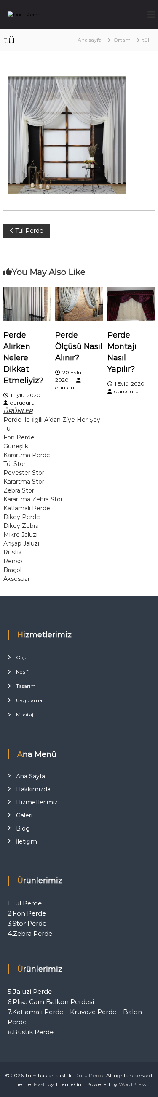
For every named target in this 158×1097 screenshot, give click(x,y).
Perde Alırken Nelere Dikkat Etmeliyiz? (23, 357)
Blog (23, 828)
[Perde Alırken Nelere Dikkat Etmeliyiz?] (27, 303)
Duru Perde (90, 1075)
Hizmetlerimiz (37, 802)
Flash (40, 1084)
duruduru (22, 402)
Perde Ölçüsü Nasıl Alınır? (78, 346)
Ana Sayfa (30, 776)
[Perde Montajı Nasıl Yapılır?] (131, 303)
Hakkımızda (33, 789)
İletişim (26, 841)
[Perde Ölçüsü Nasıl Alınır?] (78, 303)
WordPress (132, 1084)
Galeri (24, 815)
